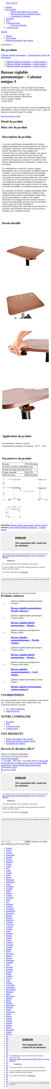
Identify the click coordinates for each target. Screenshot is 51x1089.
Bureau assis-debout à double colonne (25, 14)
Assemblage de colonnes (20, 16)
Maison (9, 7)
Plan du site (43, 761)
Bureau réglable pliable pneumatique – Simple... (23, 624)
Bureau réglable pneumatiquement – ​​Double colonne (25, 640)
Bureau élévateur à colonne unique (14, 763)
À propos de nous (13, 23)
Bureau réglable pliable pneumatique (26, 765)
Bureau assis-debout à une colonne (24, 12)
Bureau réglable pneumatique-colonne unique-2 (29, 525)
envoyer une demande (9, 758)
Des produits (11, 9)
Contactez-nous (12, 27)
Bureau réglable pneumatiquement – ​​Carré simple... (24, 672)
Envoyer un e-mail (8, 770)
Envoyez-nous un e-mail (10, 116)
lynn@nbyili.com (13, 711)
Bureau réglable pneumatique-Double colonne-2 (26, 609)
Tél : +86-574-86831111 (15, 709)
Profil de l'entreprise (18, 25)
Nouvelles (10, 18)
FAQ (8, 21)
